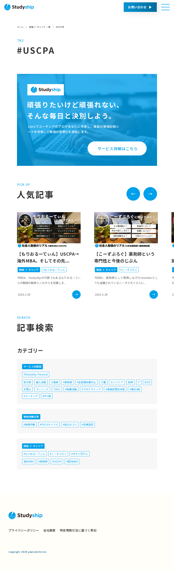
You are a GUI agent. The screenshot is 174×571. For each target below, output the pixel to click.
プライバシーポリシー (23, 530)
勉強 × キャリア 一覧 (40, 26)
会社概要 (49, 530)
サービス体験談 (32, 366)
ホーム (20, 26)
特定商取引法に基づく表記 (78, 530)
